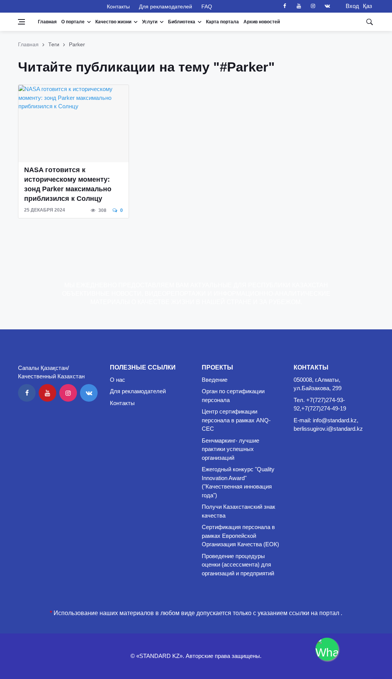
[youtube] (299, 6)
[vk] (327, 6)
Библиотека (181, 21)
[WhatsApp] (326, 649)
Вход (350, 6)
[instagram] (313, 6)
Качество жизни (113, 21)
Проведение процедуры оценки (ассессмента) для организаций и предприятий (238, 564)
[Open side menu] (21, 22)
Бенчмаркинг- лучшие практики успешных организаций (230, 449)
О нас (117, 379)
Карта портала (222, 21)
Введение (214, 379)
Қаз (367, 6)
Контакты (118, 6)
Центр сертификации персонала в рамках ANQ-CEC (236, 420)
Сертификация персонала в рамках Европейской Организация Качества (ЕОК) (240, 535)
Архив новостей (261, 21)
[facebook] (285, 6)
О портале (73, 21)
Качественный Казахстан (58, 6)
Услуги (149, 21)
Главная (47, 21)
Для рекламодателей (165, 6)
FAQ (206, 6)
